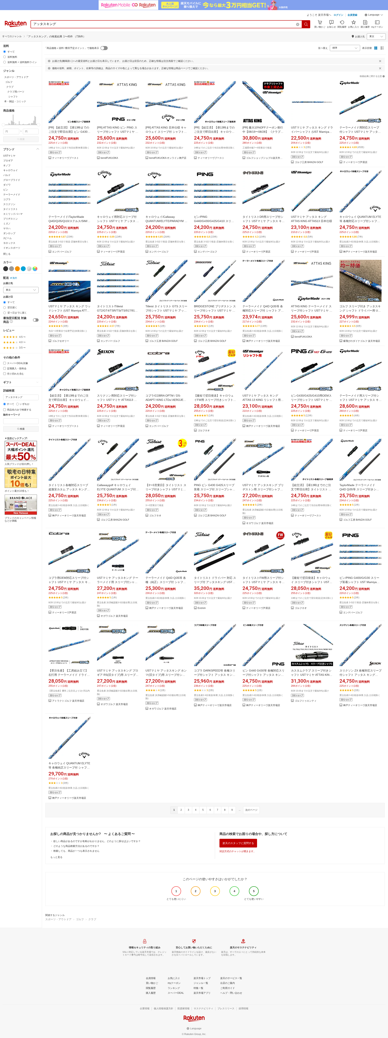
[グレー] (11, 268)
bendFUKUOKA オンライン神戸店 (167, 158)
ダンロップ (9, 233)
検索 (22, 139)
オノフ (7, 165)
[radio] (4, 51)
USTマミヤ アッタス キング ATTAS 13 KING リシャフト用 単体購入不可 (263, 400)
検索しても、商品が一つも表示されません (76, 851)
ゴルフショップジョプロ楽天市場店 (265, 158)
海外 (14, 278)
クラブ (92, 919)
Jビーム (7, 238)
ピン (5, 189)
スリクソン (9, 204)
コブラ (7, 199)
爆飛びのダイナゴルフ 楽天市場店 (361, 341)
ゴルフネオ (204, 430)
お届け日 (8, 297)
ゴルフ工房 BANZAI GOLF (309, 162)
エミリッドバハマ (13, 214)
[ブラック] (5, 268)
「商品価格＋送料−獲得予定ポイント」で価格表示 (71, 48)
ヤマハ (7, 228)
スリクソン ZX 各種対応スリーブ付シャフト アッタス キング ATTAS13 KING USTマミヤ (361, 675)
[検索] (306, 24)
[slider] (3, 124)
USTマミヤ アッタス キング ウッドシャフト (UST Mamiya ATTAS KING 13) (69, 310)
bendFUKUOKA (109, 158)
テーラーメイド (11, 194)
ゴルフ (80, 919)
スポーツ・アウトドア (58, 919)
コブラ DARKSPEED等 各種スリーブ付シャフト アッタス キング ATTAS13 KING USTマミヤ (214, 675)
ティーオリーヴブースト (65, 158)
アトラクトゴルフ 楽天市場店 (68, 701)
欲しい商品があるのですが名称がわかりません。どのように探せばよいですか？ (97, 841)
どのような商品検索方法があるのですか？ (76, 846)
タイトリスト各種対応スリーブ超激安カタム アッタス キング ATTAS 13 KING (68, 489)
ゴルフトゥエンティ (305, 701)
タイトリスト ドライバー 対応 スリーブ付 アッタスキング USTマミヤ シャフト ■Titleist (215, 582)
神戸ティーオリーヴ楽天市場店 (360, 252)
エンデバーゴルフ (62, 252)
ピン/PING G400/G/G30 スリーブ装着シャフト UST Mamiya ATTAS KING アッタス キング (359, 582)
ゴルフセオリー (60, 341)
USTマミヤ (9, 155)
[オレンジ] (17, 268)
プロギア (8, 160)
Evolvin (202, 608)
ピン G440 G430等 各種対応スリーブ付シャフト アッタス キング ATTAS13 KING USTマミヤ (263, 675)
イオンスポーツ (11, 247)
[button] (374, 15)
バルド (7, 175)
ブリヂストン (10, 218)
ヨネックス (9, 243)
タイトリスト (10, 209)
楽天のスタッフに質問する (238, 843)
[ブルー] (23, 268)
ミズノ (7, 223)
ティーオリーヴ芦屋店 (355, 162)
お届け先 (8, 283)
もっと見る (56, 857)
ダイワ (7, 184)
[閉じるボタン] (380, 61)
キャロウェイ (10, 170)
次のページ (251, 810)
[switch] (36, 320)
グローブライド (11, 180)
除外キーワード (11, 415)
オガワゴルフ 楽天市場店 (259, 523)
